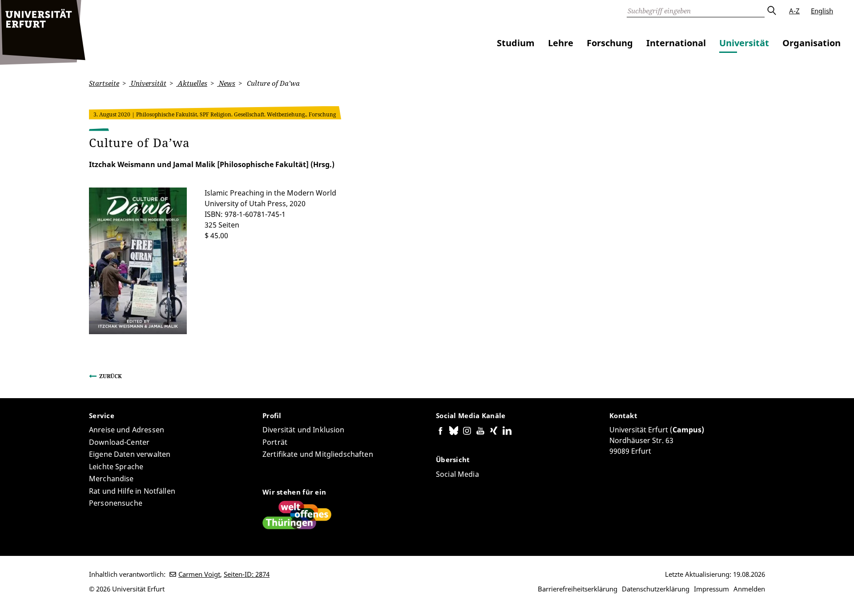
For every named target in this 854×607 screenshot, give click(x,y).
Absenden (771, 10)
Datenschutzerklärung (655, 588)
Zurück (110, 376)
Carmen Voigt (199, 574)
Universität (744, 43)
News (226, 83)
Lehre (560, 43)
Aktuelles (191, 83)
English (822, 10)
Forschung (610, 43)
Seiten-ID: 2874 (247, 574)
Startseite (104, 83)
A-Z (794, 10)
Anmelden (749, 588)
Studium (516, 43)
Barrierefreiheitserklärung (577, 588)
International (676, 43)
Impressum (711, 588)
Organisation (811, 43)
